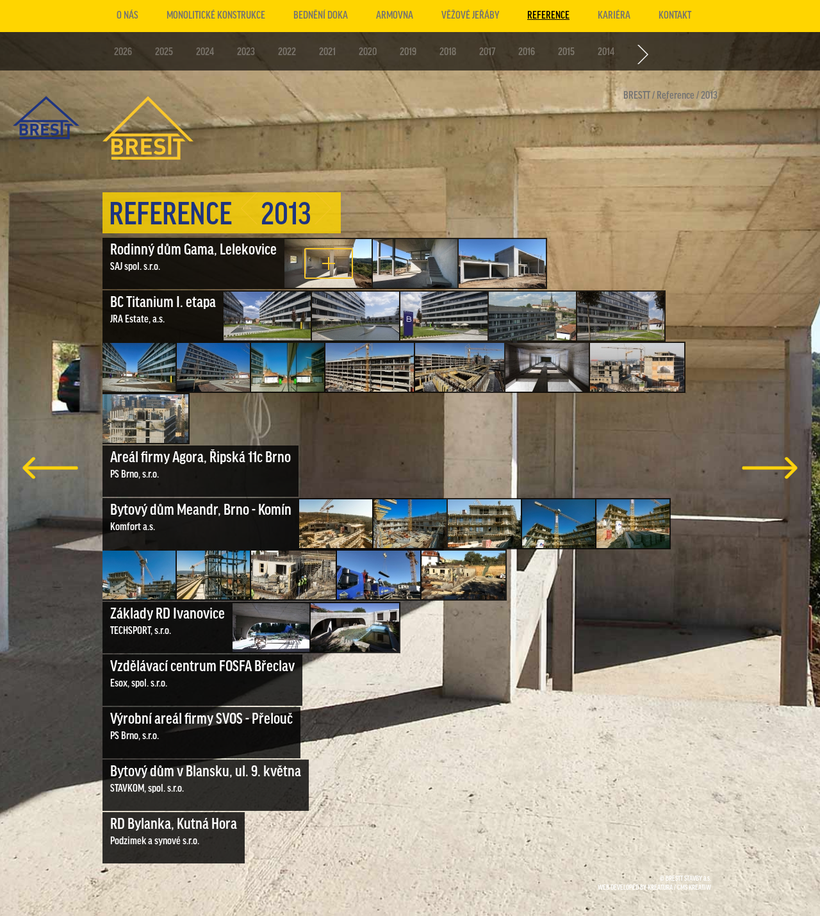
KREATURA (660, 888)
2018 (447, 52)
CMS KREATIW (694, 888)
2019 (408, 52)
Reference (548, 16)
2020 (368, 52)
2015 (566, 52)
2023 (246, 52)
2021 (327, 52)
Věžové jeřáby (470, 16)
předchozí (50, 468)
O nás (127, 16)
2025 (164, 52)
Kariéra (614, 16)
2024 (205, 52)
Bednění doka (320, 16)
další (770, 468)
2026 (123, 52)
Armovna (394, 16)
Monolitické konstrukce (216, 16)
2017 (487, 52)
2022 (287, 52)
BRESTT (636, 96)
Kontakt (675, 16)
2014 (606, 52)
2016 (526, 52)
